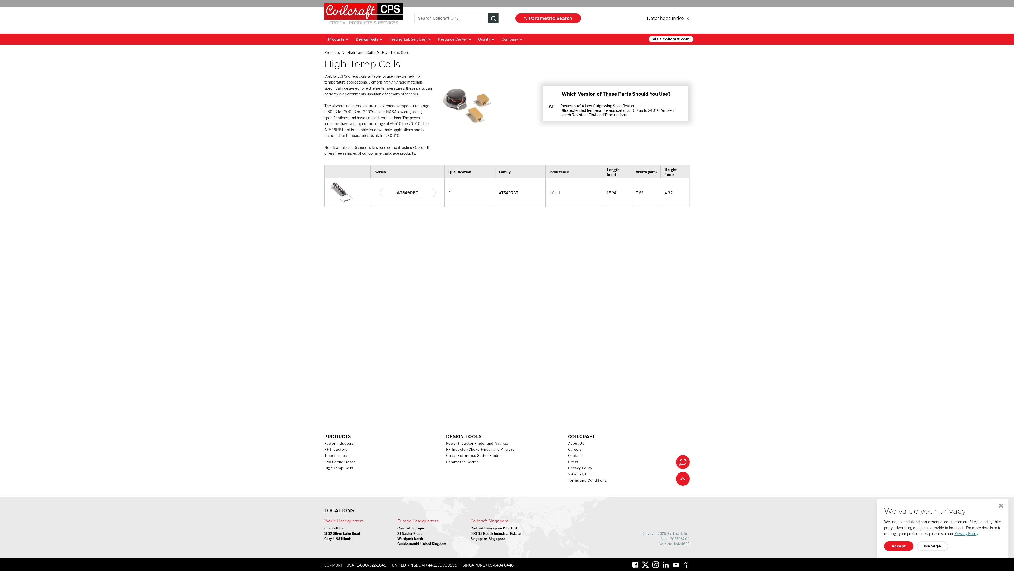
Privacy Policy (580, 468)
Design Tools (367, 39)
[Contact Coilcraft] (683, 462)
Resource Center (452, 39)
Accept (898, 546)
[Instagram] (655, 564)
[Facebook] (635, 564)
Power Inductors (339, 443)
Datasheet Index (665, 18)
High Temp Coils (360, 52)
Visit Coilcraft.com (671, 39)
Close (1001, 506)
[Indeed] (686, 564)
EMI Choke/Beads (340, 462)
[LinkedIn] (665, 564)
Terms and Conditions (587, 480)
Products (336, 39)
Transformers (336, 456)
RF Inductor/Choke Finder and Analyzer (481, 450)
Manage (932, 546)
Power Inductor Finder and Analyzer (478, 443)
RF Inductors (336, 450)
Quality (484, 39)
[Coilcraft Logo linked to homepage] (363, 15)
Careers (575, 450)
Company (509, 39)
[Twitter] (645, 564)
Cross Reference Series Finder (473, 456)
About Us (576, 443)
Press (573, 462)
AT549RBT (407, 192)
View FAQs (577, 474)
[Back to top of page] (683, 479)
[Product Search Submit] (493, 18)
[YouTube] (676, 564)
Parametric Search (550, 18)
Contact (575, 456)
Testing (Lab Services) (408, 39)
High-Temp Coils (338, 468)
